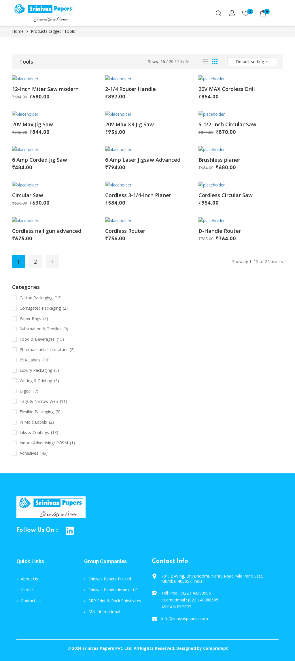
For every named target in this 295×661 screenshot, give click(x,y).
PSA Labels (30, 360)
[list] (205, 61)
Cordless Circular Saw (225, 195)
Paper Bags (30, 318)
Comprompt (215, 648)
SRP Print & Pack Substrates (114, 600)
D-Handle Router (219, 230)
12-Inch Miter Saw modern (45, 88)
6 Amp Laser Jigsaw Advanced (142, 159)
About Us (29, 579)
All (189, 61)
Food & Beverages (37, 339)
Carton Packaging (36, 297)
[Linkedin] (69, 530)
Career (27, 590)
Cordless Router (125, 230)
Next (52, 261)
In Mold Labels (33, 422)
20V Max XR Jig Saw (129, 124)
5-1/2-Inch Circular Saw (227, 124)
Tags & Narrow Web (39, 401)
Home (18, 31)
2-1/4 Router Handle (130, 88)
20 (171, 61)
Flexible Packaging (37, 411)
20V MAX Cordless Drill (226, 88)
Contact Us (31, 600)
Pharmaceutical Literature (44, 349)
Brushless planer (219, 159)
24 (179, 61)
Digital (25, 391)
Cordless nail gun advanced (46, 230)
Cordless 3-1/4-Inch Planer (138, 195)
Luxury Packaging (36, 370)
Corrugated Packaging (40, 308)
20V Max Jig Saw (32, 124)
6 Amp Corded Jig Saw (39, 159)
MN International (104, 611)
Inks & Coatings (34, 432)
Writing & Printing (36, 380)
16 (162, 61)
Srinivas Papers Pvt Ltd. (110, 579)
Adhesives (29, 453)
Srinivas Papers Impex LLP (113, 590)
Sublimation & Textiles (40, 329)
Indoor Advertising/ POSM (44, 442)
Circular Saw (27, 195)
